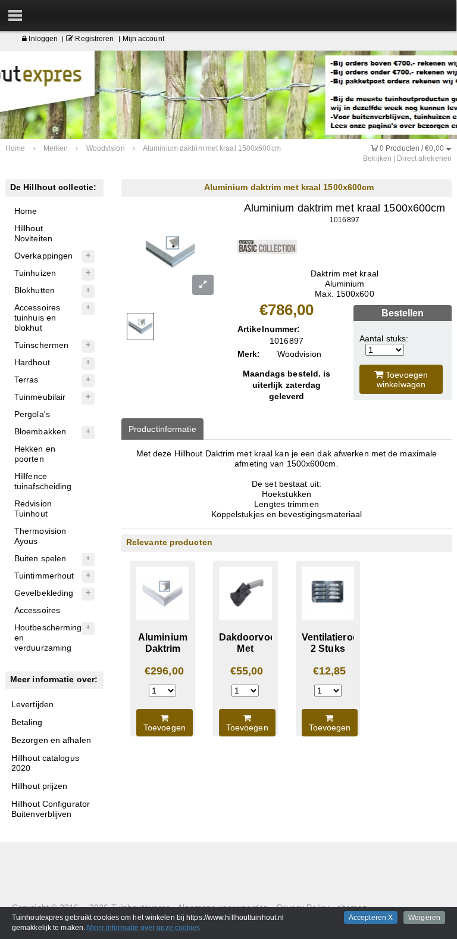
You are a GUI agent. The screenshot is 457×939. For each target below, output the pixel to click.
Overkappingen (43, 255)
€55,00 (247, 671)
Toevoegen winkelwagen (402, 379)
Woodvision (299, 354)
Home (25, 211)
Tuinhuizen (35, 273)
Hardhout (32, 362)
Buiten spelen (40, 558)
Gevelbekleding (43, 593)
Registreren (93, 39)
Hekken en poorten (34, 454)
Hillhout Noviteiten (33, 233)
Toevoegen (164, 727)
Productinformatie (162, 429)
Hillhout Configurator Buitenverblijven (50, 809)
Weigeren (424, 917)
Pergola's (32, 414)
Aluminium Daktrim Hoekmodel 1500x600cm (164, 654)
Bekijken (377, 158)
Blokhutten (34, 290)
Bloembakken (40, 431)
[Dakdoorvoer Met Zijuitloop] (245, 593)
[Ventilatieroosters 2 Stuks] (328, 593)
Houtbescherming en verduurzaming (48, 637)
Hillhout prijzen (39, 786)
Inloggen (42, 39)
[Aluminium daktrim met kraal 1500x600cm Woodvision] (267, 246)
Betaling (26, 722)
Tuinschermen (41, 345)
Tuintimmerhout (44, 575)
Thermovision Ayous (40, 536)
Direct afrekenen (424, 158)
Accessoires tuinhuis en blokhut (37, 317)
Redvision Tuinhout (33, 508)
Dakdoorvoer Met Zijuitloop (249, 648)
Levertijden (32, 704)
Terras (26, 379)
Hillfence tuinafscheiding (43, 481)
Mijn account (143, 39)
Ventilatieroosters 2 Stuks (342, 643)
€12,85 (329, 671)
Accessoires (37, 610)
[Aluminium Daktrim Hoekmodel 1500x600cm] (162, 593)
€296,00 (164, 671)
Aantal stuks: (383, 338)
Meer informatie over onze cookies (143, 928)
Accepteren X (371, 917)
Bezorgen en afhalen (51, 740)
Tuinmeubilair (39, 397)
